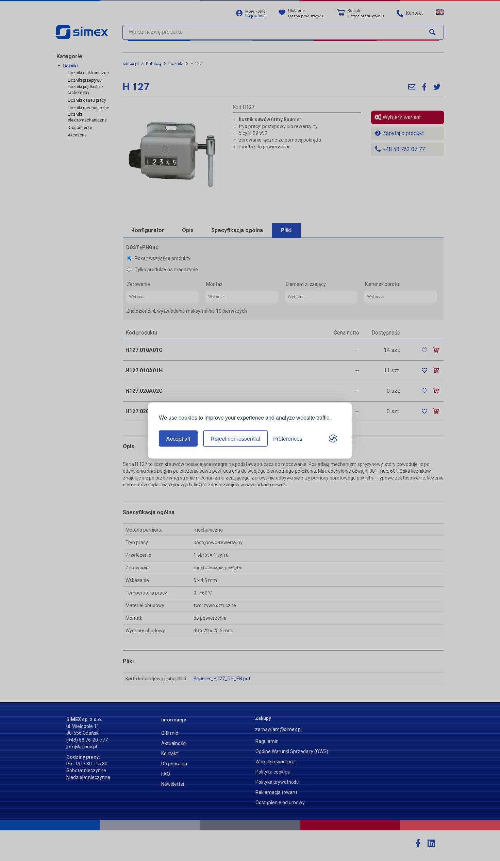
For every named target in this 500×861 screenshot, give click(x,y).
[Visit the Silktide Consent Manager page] (333, 438)
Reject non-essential (235, 438)
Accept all (178, 438)
